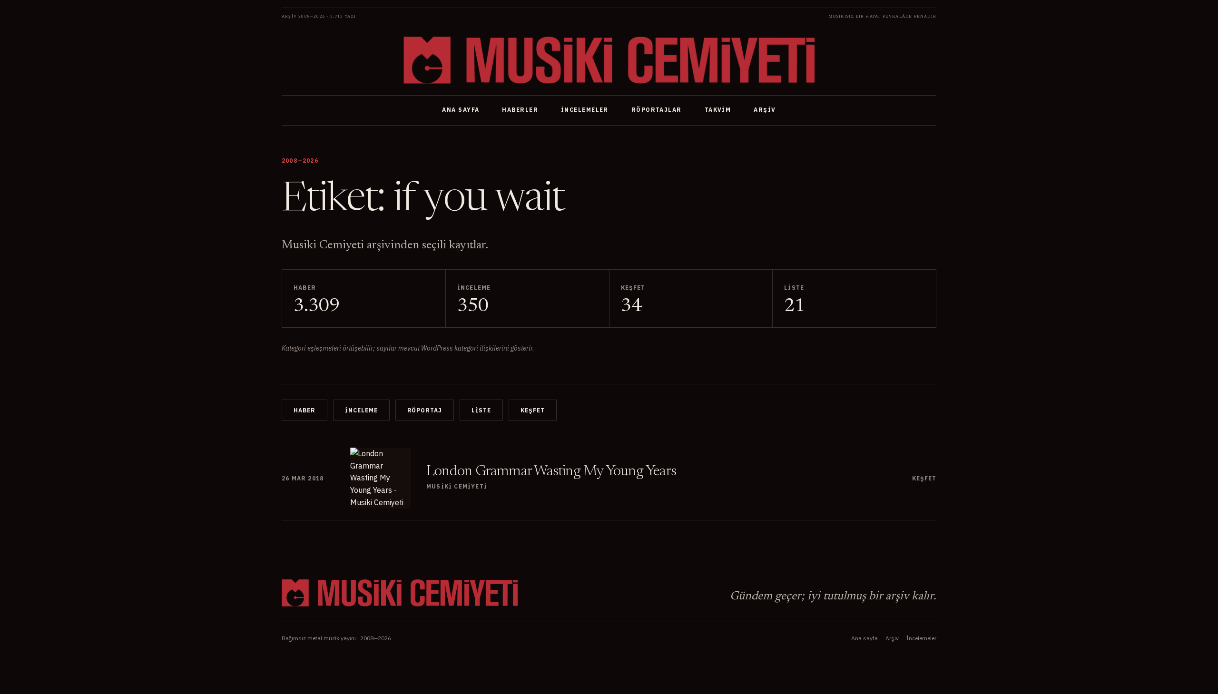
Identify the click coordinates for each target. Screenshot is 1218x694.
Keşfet (533, 410)
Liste (481, 410)
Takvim (718, 109)
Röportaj (424, 410)
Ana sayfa (460, 109)
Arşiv (765, 109)
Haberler (520, 109)
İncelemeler (585, 109)
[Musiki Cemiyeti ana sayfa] (609, 60)
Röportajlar (656, 109)
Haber (304, 410)
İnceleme (361, 410)
